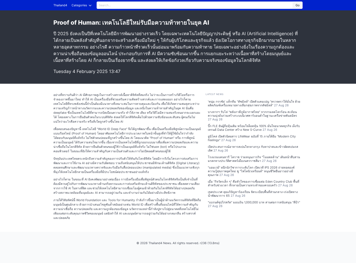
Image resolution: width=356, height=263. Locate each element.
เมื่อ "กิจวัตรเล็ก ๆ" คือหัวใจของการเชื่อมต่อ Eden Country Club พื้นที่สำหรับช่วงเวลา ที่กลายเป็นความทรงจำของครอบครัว (253, 183)
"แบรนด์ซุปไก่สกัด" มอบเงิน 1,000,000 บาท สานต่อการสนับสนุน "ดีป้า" (254, 204)
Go (298, 5)
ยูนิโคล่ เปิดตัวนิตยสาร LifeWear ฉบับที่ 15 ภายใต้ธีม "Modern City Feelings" (252, 138)
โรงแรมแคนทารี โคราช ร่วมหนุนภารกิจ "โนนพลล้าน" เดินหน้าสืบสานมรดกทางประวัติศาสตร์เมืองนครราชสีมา (254, 159)
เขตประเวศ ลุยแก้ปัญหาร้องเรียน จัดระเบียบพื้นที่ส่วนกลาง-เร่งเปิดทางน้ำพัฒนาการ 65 (253, 193)
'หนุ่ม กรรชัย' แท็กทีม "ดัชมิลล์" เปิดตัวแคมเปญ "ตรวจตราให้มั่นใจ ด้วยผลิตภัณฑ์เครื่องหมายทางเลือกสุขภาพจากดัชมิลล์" (254, 103)
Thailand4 (60, 5)
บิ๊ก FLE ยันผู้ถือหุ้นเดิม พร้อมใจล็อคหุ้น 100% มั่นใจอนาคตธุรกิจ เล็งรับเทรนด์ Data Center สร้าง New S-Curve (254, 128)
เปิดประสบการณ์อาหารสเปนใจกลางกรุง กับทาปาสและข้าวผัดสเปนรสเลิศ (253, 148)
